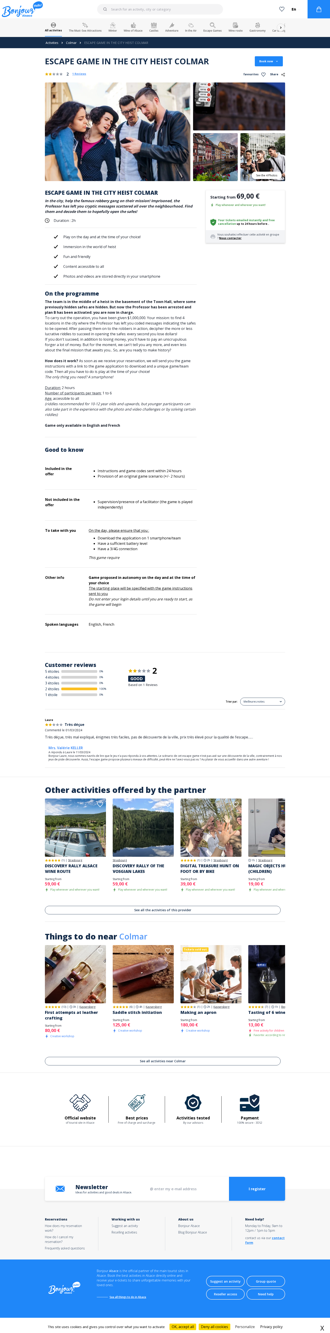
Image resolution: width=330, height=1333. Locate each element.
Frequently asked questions (65, 1248)
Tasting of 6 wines (268, 1012)
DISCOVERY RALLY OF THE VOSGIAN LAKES (138, 868)
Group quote (266, 1281)
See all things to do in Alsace (128, 1297)
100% (102, 689)
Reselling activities (124, 1232)
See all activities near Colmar (163, 1061)
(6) (130, 1007)
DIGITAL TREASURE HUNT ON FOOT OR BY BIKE (209, 868)
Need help (266, 1294)
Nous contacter (230, 238)
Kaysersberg (87, 1007)
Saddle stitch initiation (137, 1012)
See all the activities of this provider (162, 910)
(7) (266, 1007)
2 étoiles (52, 688)
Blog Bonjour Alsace (192, 1232)
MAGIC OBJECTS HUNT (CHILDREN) (270, 868)
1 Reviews (79, 74)
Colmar (71, 43)
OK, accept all (183, 1326)
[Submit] (106, 9)
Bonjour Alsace (189, 1226)
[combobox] (160, 9)
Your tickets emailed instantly (240, 220)
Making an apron (198, 1012)
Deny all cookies (214, 1326)
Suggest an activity (125, 1226)
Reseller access (225, 1294)
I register (257, 1188)
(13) (64, 1007)
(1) (63, 860)
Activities (52, 43)
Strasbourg (75, 860)
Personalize (245, 1326)
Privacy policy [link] (271, 1326)
